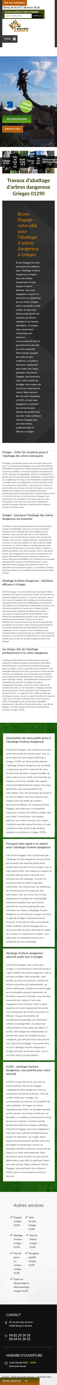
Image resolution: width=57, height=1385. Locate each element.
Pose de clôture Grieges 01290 (33, 1241)
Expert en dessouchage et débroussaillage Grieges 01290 (21, 1285)
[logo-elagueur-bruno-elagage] (18, 26)
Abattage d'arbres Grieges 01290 (18, 1241)
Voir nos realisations (14, 3)
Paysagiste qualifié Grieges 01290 (34, 1259)
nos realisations (17, 119)
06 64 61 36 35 (31, 7)
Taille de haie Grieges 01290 (32, 1223)
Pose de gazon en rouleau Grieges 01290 (17, 1263)
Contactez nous (13, 129)
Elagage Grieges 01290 (18, 1221)
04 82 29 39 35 (12, 7)
